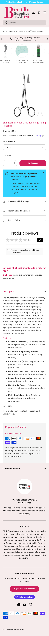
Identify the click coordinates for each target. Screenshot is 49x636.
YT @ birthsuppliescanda (24, 589)
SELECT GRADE (9, 141)
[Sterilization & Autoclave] (22, 51)
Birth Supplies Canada (16, 629)
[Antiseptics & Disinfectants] (38, 51)
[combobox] (24, 22)
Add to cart (33, 163)
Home (5, 31)
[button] (33, 240)
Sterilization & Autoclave (22, 61)
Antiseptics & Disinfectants (38, 61)
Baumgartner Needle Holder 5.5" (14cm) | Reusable (26, 31)
